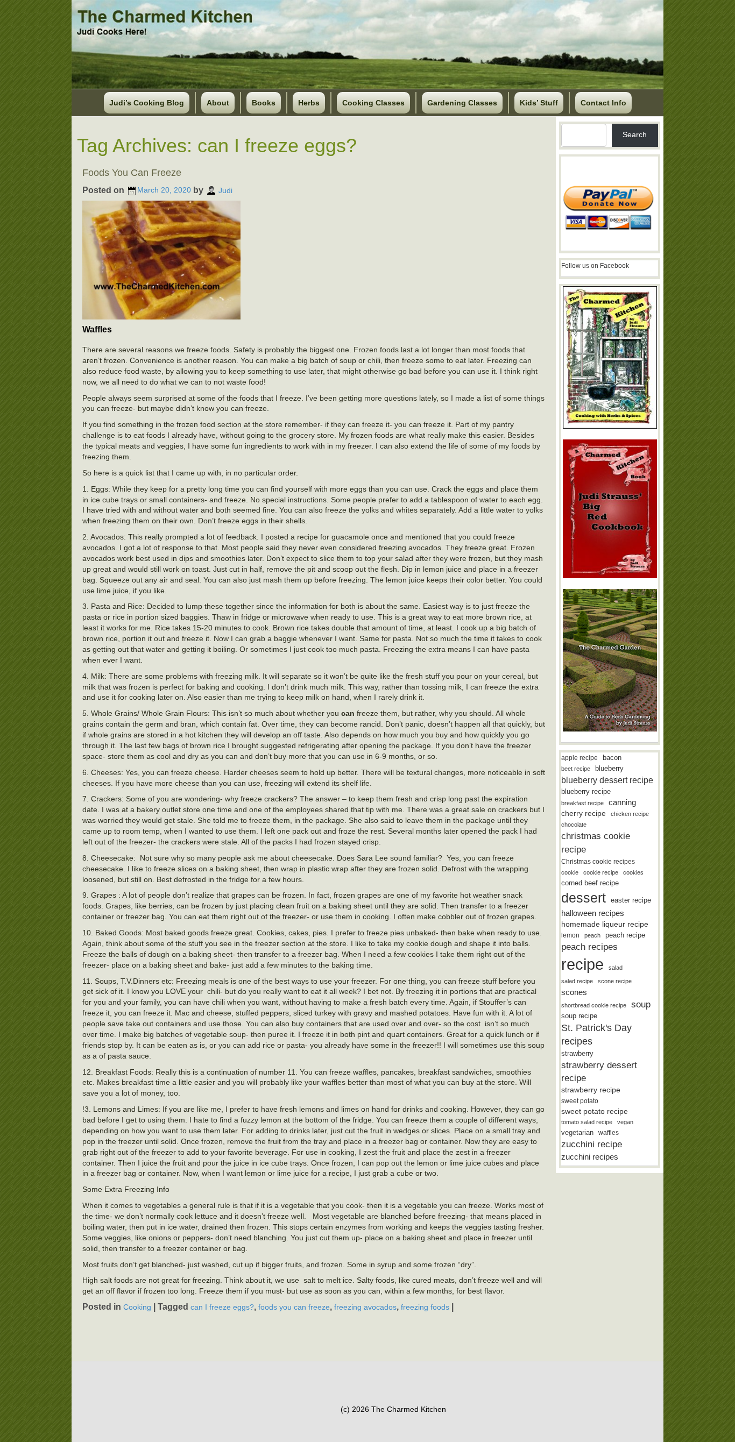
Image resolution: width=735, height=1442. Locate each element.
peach (592, 935)
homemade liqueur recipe (604, 924)
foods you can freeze (294, 1307)
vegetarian (577, 1132)
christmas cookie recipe (595, 842)
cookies (633, 872)
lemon (570, 935)
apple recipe (579, 758)
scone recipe (615, 981)
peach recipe (625, 935)
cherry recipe (583, 813)
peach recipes (589, 947)
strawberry (577, 1053)
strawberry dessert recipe (599, 1071)
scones (574, 992)
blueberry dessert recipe (607, 780)
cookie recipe (600, 872)
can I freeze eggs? (222, 1307)
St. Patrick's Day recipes (596, 1034)
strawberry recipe (590, 1090)
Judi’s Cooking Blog (146, 102)
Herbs (309, 102)
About (218, 102)
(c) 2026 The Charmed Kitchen (393, 1409)
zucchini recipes (589, 1156)
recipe (582, 964)
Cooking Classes (373, 102)
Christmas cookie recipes (598, 861)
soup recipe (579, 1016)
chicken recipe (630, 814)
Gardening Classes (462, 102)
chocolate (573, 824)
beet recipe (575, 768)
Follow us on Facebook (595, 265)
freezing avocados (365, 1307)
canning (622, 802)
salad (616, 967)
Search (635, 134)
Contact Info (603, 102)
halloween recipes (592, 913)
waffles (608, 1132)
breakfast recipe (582, 803)
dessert (583, 897)
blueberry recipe (586, 791)
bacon (612, 758)
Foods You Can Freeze (131, 172)
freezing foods (425, 1307)
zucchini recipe (591, 1144)
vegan (625, 1122)
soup (641, 1004)
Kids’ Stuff (539, 102)
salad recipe (577, 981)
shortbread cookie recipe (593, 1005)
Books (263, 102)
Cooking (137, 1307)
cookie (569, 872)
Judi (225, 190)
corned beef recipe (590, 883)
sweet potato (579, 1101)
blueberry (609, 768)
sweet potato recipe (594, 1111)
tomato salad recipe (586, 1122)
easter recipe (631, 900)
